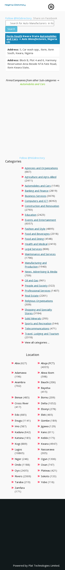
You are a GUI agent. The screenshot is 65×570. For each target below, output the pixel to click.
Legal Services (33, 249)
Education (30, 214)
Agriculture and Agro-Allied (40, 177)
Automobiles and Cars (32, 84)
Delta (44, 403)
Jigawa (45, 426)
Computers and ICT (36, 201)
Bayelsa (45, 388)
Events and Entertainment (40, 220)
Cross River (22, 403)
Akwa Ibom (47, 372)
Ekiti (43, 414)
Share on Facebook (45, 18)
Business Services (35, 196)
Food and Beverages (37, 233)
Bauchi (45, 382)
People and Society (36, 285)
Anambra (20, 382)
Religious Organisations (39, 300)
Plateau (45, 470)
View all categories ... (37, 342)
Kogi (17, 443)
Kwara (45, 443)
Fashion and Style (35, 228)
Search (11, 29)
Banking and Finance (37, 190)
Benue (18, 397)
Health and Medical (36, 244)
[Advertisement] (32, 123)
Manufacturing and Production (36, 264)
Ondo (18, 464)
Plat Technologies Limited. (44, 565)
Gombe (45, 420)
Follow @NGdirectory (18, 18)
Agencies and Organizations (41, 168)
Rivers (18, 476)
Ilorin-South (14, 36)
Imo (17, 426)
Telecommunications (37, 328)
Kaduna (19, 432)
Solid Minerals (33, 318)
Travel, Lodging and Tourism (42, 333)
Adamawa (20, 372)
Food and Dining (34, 238)
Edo (17, 414)
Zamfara (20, 487)
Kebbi (44, 438)
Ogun (44, 459)
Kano (44, 432)
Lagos (18, 449)
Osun (44, 464)
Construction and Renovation (42, 206)
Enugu (18, 420)
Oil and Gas (31, 280)
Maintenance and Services (40, 254)
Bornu (44, 397)
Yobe (44, 482)
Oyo (17, 470)
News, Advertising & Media (41, 271)
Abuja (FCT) (48, 363)
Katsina (19, 438)
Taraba (19, 482)
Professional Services (37, 290)
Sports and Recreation (38, 323)
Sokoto (45, 476)
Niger (18, 459)
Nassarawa (47, 449)
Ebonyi (45, 409)
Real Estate (32, 295)
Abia (17, 363)
